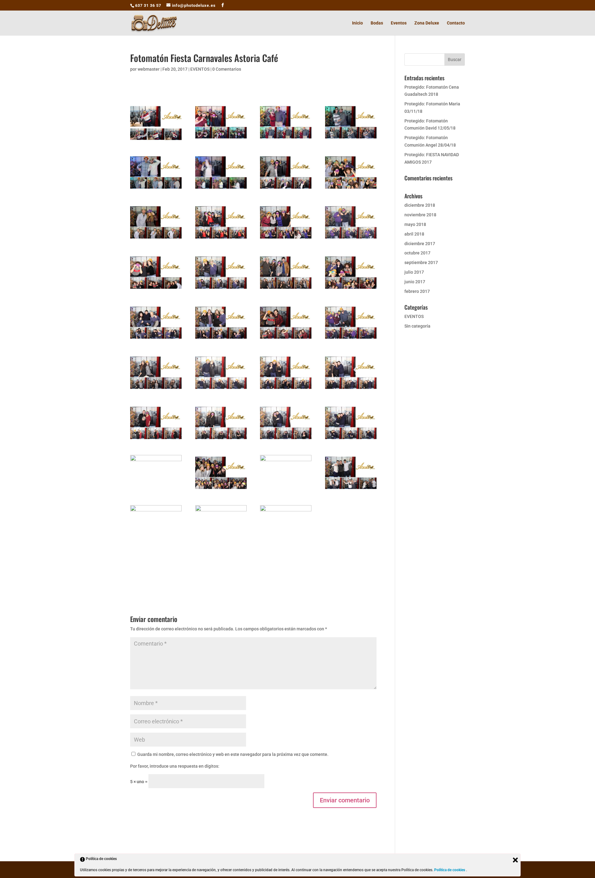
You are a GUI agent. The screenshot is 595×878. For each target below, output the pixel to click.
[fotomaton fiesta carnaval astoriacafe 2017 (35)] (285, 541)
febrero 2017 (417, 291)
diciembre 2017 (419, 243)
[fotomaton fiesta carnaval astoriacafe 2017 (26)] (221, 441)
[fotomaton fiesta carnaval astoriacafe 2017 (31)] (285, 491)
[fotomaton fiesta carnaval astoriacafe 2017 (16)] (351, 291)
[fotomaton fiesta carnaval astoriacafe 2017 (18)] (221, 341)
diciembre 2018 (419, 205)
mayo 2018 (415, 224)
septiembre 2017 (421, 262)
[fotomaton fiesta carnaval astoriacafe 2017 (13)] (156, 291)
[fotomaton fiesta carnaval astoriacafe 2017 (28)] (351, 441)
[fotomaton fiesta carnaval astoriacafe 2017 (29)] (156, 491)
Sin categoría (417, 326)
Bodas (377, 23)
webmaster (149, 69)
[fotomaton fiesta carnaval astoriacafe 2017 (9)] (156, 241)
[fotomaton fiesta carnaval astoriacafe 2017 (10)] (221, 241)
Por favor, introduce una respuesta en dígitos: (174, 766)
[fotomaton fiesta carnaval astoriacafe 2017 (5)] (156, 191)
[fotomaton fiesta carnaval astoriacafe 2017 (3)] (285, 141)
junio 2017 (414, 281)
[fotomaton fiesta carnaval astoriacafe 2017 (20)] (351, 341)
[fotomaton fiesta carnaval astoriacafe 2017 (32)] (351, 491)
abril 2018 (414, 234)
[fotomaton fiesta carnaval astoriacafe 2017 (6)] (221, 191)
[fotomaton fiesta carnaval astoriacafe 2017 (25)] (156, 441)
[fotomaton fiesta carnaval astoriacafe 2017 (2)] (221, 141)
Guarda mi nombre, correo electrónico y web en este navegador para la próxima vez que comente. (232, 754)
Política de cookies (450, 870)
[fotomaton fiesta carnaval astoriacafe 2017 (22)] (221, 391)
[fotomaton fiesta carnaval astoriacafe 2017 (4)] (351, 141)
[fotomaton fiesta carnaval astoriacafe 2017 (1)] (156, 141)
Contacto (456, 23)
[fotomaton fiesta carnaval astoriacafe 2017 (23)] (285, 391)
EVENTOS (199, 69)
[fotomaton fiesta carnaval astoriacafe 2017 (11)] (285, 241)
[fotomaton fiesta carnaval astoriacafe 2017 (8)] (351, 191)
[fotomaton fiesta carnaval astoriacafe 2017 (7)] (285, 191)
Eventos (399, 23)
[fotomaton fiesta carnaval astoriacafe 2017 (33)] (156, 541)
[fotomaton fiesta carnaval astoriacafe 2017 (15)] (285, 291)
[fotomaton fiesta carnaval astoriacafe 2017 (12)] (351, 241)
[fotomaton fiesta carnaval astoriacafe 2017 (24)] (351, 391)
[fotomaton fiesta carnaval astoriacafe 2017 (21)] (156, 391)
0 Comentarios (226, 69)
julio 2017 (414, 272)
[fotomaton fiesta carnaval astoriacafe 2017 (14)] (221, 291)
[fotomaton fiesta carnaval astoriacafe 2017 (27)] (285, 441)
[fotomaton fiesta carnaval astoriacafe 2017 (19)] (285, 341)
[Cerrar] (515, 860)
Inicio (357, 23)
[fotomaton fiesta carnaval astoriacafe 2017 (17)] (156, 341)
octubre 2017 (417, 252)
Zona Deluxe (426, 23)
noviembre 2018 (420, 214)
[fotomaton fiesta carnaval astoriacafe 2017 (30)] (221, 491)
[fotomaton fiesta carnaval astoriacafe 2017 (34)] (221, 541)
